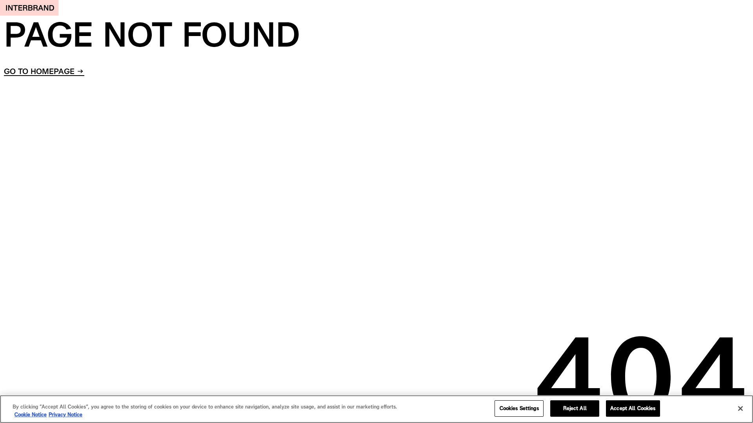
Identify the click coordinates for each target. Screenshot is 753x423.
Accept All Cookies (632, 408)
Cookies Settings (519, 408)
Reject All (575, 408)
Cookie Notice (31, 415)
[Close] (740, 408)
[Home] (29, 8)
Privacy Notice (65, 415)
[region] (376, 409)
